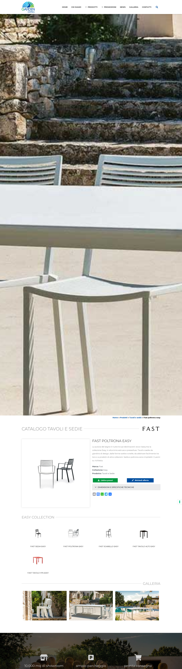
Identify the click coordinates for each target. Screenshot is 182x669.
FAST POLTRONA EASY (73, 546)
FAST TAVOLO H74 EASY (38, 573)
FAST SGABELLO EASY (108, 546)
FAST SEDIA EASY (38, 546)
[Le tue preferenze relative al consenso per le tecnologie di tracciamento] (179, 501)
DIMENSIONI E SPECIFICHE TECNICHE (116, 487)
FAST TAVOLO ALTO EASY (144, 546)
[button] (157, 7)
